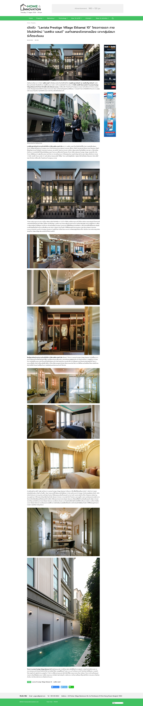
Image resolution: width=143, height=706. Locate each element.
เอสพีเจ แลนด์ (56, 682)
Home (28, 23)
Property (33, 23)
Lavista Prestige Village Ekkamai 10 (42, 682)
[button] (87, 8)
